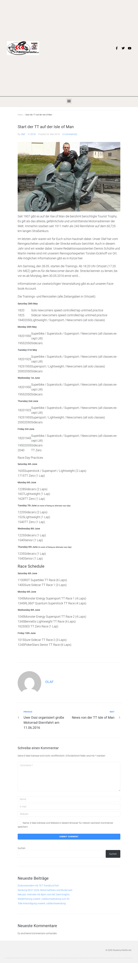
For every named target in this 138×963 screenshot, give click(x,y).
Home (20, 115)
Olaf (23, 134)
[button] (69, 101)
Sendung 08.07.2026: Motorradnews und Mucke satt (45, 890)
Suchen (21, 848)
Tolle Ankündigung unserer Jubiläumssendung (42, 903)
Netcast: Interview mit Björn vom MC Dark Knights (44, 894)
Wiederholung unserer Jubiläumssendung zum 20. (44, 898)
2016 (33, 134)
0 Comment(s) (69, 134)
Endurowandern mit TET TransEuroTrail (38, 885)
